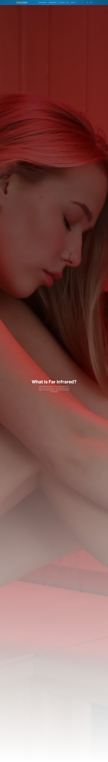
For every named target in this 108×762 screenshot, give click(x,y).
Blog (67, 2)
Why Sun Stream (52, 2)
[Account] (87, 2)
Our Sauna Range (42, 2)
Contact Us (72, 2)
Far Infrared (61, 2)
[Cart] (91, 2)
